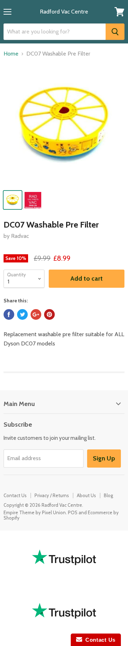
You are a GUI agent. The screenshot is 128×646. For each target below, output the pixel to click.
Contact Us (15, 495)
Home (11, 54)
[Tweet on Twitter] (22, 314)
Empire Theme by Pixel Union (35, 512)
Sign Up (104, 458)
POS (73, 512)
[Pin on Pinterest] (49, 314)
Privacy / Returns (51, 495)
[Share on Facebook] (9, 314)
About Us (86, 495)
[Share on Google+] (36, 314)
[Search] (115, 32)
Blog (108, 495)
